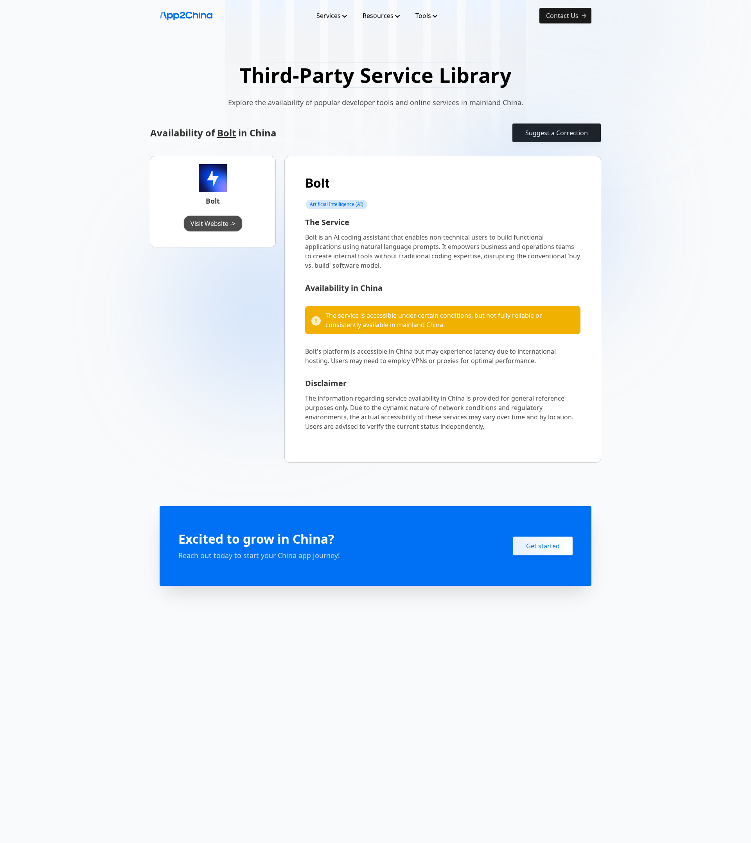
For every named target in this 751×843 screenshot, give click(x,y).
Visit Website (212, 223)
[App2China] (186, 15)
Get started (543, 546)
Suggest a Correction (556, 133)
